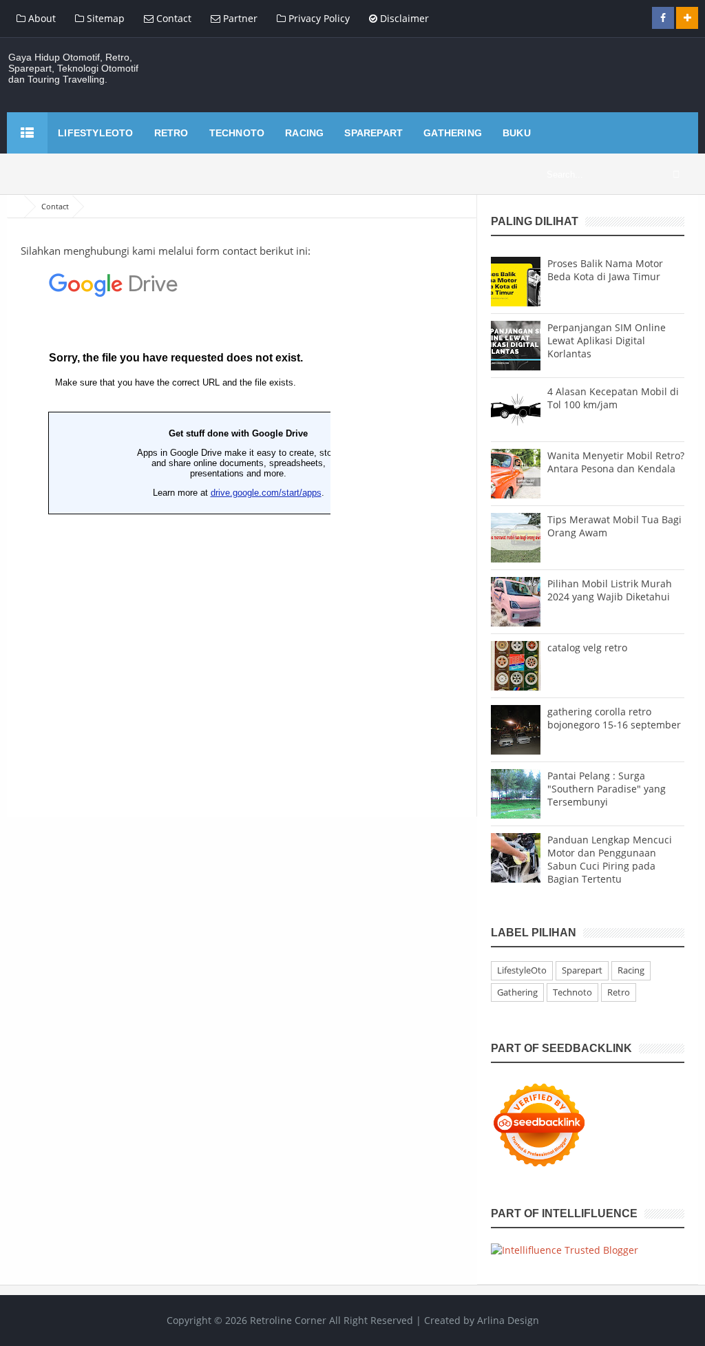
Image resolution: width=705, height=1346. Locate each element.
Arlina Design (508, 1320)
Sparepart (582, 970)
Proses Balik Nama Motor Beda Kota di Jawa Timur (605, 270)
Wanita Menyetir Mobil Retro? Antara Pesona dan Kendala (615, 462)
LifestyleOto (522, 970)
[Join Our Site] (687, 18)
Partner (238, 18)
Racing (631, 970)
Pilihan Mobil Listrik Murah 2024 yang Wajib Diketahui (609, 590)
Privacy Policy (318, 18)
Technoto (572, 992)
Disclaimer (403, 18)
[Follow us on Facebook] (663, 18)
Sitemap (104, 18)
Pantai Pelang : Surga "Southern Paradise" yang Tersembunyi (606, 788)
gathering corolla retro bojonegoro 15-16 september (614, 718)
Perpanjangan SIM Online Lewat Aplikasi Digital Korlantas (606, 340)
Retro (618, 992)
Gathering (517, 992)
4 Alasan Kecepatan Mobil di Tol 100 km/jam (613, 398)
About (40, 18)
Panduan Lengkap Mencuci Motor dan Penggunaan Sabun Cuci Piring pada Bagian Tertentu (609, 859)
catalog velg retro (587, 647)
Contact (172, 18)
